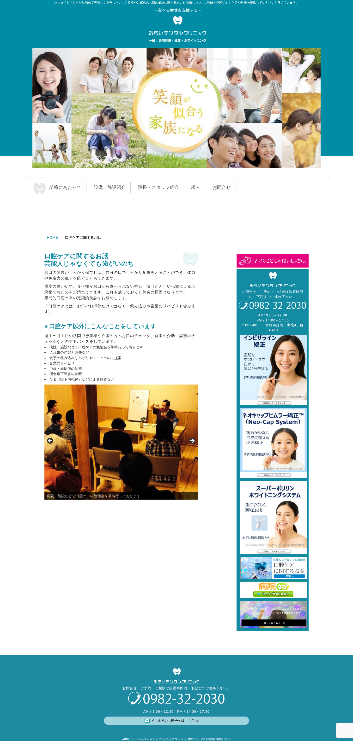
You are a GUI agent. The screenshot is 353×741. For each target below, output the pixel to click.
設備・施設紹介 (110, 187)
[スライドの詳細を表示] (176, 108)
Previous (50, 441)
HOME (52, 237)
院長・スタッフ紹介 (158, 187)
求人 (195, 187)
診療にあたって (65, 187)
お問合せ (222, 187)
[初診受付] (272, 590)
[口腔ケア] (272, 568)
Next (192, 441)
